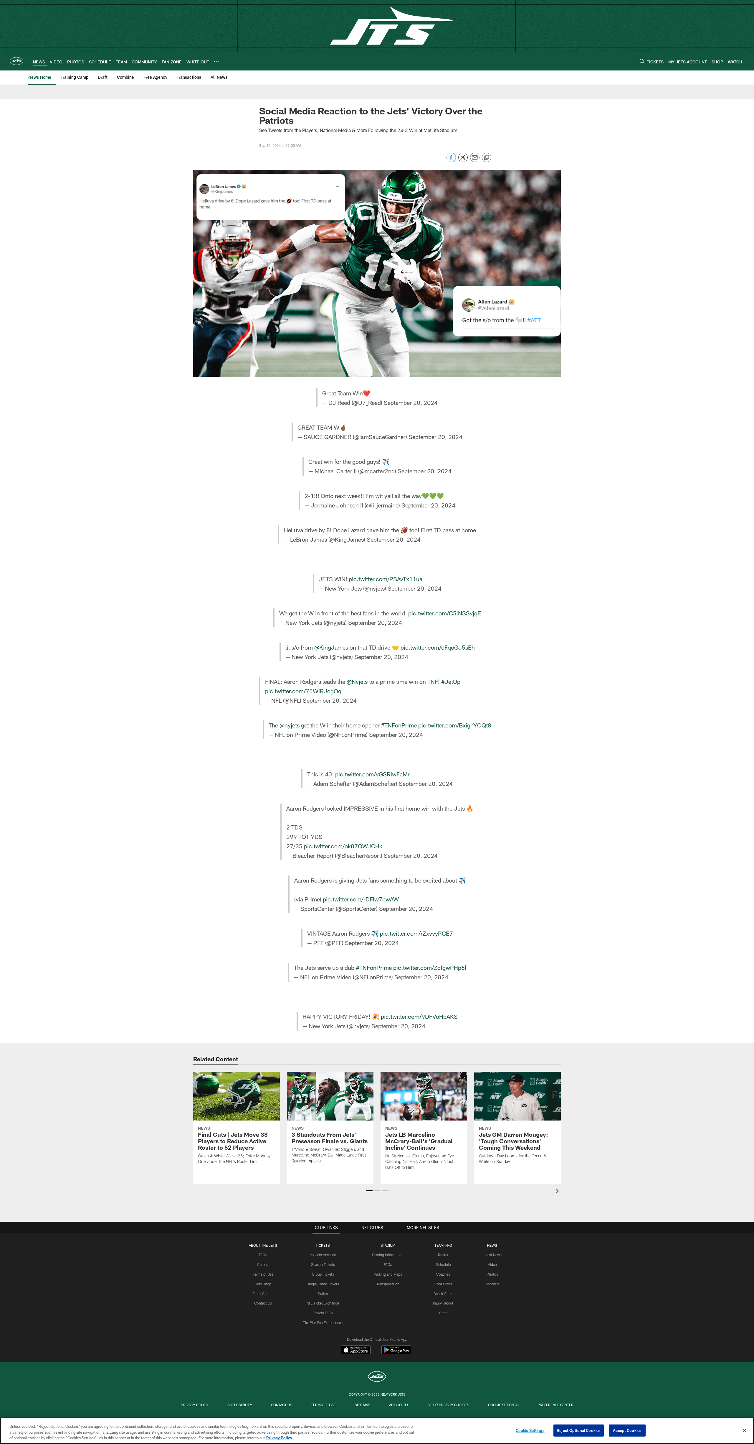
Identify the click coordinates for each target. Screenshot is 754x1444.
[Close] (744, 1430)
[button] (369, 1191)
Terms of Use (263, 1274)
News (492, 1245)
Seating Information (388, 1255)
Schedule (443, 1264)
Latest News (492, 1255)
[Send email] (474, 160)
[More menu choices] (216, 61)
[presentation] (558, 1192)
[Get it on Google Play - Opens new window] (396, 1353)
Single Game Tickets (323, 1284)
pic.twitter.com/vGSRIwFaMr (372, 774)
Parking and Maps (388, 1274)
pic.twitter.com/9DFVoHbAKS (419, 1016)
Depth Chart (443, 1294)
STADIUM (388, 1245)
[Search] (642, 61)
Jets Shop (263, 1284)
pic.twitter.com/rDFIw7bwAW (361, 899)
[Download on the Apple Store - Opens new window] (356, 1351)
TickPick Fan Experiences (323, 1322)
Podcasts (492, 1284)
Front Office (443, 1284)
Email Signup (263, 1294)
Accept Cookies (627, 1430)
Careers (263, 1264)
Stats (443, 1313)
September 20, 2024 (411, 402)
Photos (492, 1274)
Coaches (443, 1274)
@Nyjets (357, 681)
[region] (377, 1431)
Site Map (362, 1405)
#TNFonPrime (399, 725)
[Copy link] (486, 158)
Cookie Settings (503, 1405)
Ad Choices (399, 1405)
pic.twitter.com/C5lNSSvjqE (444, 613)
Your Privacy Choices (448, 1405)
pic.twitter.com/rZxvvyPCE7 (416, 933)
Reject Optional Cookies (579, 1430)
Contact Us (263, 1303)
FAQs (263, 1255)
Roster (443, 1255)
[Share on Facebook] (451, 160)
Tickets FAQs (323, 1313)
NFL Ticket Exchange (323, 1303)
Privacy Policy (195, 1405)
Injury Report (443, 1303)
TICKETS (323, 1245)
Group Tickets (323, 1274)
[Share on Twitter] (463, 160)
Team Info (443, 1245)
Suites (323, 1294)
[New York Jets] (377, 1377)
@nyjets (290, 725)
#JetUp (450, 681)
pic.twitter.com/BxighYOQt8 (454, 725)
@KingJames (331, 647)
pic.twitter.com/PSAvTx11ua (385, 578)
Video (492, 1264)
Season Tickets (323, 1264)
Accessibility (239, 1405)
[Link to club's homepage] (16, 61)
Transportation (387, 1284)
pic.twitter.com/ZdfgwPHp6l (429, 967)
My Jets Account (323, 1255)
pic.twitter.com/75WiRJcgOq (303, 690)
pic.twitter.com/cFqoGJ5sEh (438, 647)
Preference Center (555, 1405)
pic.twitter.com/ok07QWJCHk (343, 846)
